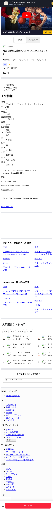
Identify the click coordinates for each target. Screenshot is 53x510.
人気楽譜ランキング (13, 324)
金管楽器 (10, 484)
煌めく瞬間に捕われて (28, 170)
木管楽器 (10, 482)
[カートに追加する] (3, 506)
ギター (9, 471)
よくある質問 (12, 432)
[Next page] (48, 324)
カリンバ (10, 487)
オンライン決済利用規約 (17, 457)
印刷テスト (11, 440)
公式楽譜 (10, 420)
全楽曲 (9, 413)
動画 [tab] (20, 40)
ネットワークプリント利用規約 (20, 460)
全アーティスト (13, 418)
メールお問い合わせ (15, 435)
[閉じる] (2, 3)
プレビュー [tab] (33, 40)
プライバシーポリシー (16, 452)
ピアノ (9, 469)
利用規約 (10, 449)
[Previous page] (44, 324)
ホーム (5, 170)
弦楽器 (9, 479)
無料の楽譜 (11, 407)
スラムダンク (14, 170)
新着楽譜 (10, 410)
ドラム (9, 477)
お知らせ (10, 429)
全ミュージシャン (14, 415)
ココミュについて (14, 437)
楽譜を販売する (13, 396)
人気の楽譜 (11, 405)
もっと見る (11, 490)
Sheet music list (7, 207)
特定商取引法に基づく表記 (18, 454)
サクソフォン (12, 474)
